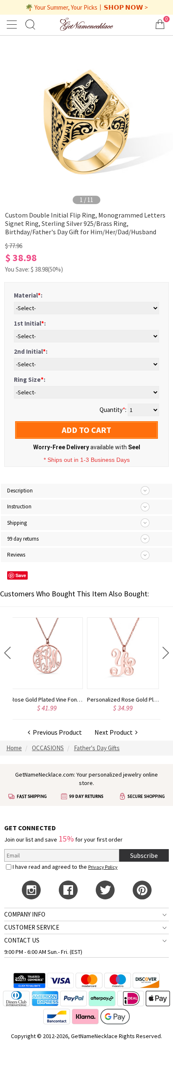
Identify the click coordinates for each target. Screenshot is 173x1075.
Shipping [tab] (17, 522)
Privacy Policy (103, 867)
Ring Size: (29, 379)
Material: (28, 295)
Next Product (114, 732)
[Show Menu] (13, 24)
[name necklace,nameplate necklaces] (86, 24)
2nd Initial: (30, 351)
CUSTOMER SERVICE (31, 927)
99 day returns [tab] (23, 538)
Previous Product (56, 732)
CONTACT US (21, 940)
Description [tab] (20, 490)
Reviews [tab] (16, 554)
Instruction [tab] (19, 506)
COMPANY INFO (24, 914)
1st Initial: (30, 323)
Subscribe (144, 855)
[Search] (30, 24)
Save (21, 575)
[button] (7, 653)
